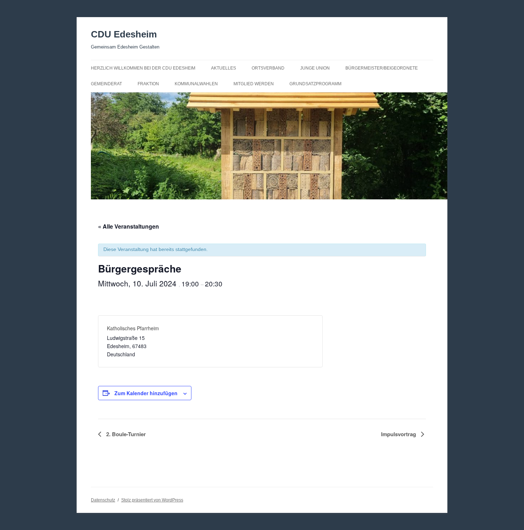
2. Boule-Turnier (125, 434)
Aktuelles (223, 68)
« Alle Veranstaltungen (128, 226)
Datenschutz (103, 500)
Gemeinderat (106, 83)
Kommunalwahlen (196, 83)
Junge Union (315, 68)
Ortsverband (268, 68)
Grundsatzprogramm (315, 83)
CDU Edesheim (124, 34)
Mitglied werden (253, 83)
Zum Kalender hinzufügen (146, 393)
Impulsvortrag (399, 434)
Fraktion (148, 83)
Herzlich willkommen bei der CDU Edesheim (143, 68)
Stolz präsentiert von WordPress (152, 500)
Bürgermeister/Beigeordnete (381, 68)
